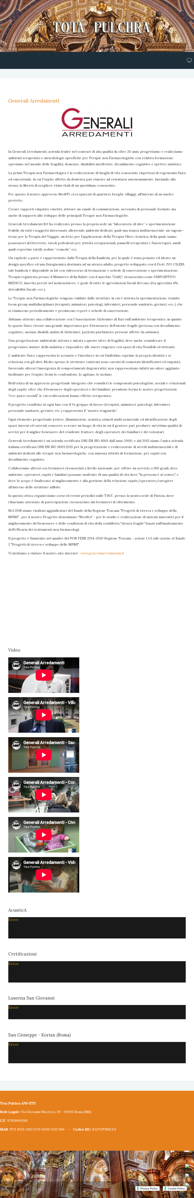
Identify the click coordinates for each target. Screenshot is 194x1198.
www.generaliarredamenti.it (102, 553)
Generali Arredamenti (33, 101)
